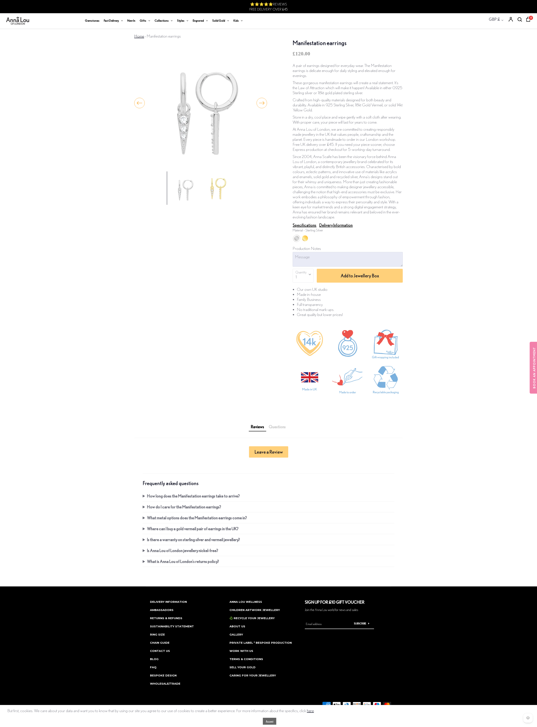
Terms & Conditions (246, 659)
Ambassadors (161, 610)
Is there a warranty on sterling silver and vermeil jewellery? (193, 539)
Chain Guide (159, 642)
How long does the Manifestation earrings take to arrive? (193, 495)
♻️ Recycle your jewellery (252, 618)
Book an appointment (534, 367)
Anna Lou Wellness (245, 601)
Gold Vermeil (305, 238)
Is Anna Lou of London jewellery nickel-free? (182, 550)
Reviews (257, 426)
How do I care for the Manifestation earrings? (184, 506)
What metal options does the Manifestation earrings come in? (197, 517)
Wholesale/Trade (165, 683)
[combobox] (303, 276)
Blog (154, 659)
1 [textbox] (296, 276)
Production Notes (307, 248)
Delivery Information (336, 225)
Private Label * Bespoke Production (260, 642)
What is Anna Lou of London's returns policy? (183, 561)
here (310, 710)
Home (139, 36)
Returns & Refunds (166, 618)
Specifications (304, 225)
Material (308, 230)
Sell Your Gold (242, 667)
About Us (237, 626)
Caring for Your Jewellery (252, 675)
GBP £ (494, 19)
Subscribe (360, 623)
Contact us (160, 651)
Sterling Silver (296, 238)
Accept (269, 721)
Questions (277, 426)
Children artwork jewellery (254, 610)
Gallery (236, 634)
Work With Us (241, 651)
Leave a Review (268, 451)
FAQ (153, 667)
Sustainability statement (172, 626)
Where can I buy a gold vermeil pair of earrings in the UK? (193, 528)
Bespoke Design (163, 675)
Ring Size (157, 634)
